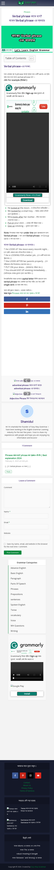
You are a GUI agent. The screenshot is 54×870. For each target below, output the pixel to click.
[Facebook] (15, 775)
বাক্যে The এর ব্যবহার (27, 849)
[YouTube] (38, 775)
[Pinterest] (23, 775)
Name (7, 511)
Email (7, 522)
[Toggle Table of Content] (30, 59)
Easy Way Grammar (38, 867)
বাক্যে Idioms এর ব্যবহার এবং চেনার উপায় (27, 845)
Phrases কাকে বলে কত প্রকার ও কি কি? (26, 293)
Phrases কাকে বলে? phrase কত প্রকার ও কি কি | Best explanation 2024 (26, 457)
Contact (27, 782)
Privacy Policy (27, 788)
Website (7, 533)
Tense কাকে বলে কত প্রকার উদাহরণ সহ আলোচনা (29, 809)
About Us (27, 785)
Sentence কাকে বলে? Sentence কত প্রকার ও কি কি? (31, 821)
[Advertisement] (27, 345)
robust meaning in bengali (27, 853)
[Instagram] (31, 775)
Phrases (27, 12)
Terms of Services (27, 791)
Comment (8, 487)
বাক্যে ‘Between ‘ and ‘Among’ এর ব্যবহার (27, 857)
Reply (8, 472)
